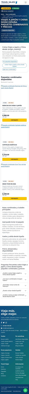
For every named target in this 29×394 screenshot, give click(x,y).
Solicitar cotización (8, 11)
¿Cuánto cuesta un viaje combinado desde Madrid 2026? (13, 295)
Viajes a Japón (5, 359)
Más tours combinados (9, 69)
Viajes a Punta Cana (6, 357)
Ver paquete (14, 120)
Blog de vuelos (19, 346)
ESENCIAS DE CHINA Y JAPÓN (12, 105)
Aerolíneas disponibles (21, 339)
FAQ (16, 379)
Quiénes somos (19, 371)
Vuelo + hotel (4, 343)
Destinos (3, 369)
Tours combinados (11, 14)
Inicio (2, 14)
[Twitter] (4, 323)
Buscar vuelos (5, 339)
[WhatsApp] (6, 323)
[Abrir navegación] (25, 2)
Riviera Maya (18, 359)
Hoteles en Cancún (20, 355)
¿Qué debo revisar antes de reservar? (11, 285)
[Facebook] (1, 323)
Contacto (3, 375)
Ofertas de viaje (5, 346)
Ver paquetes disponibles (10, 61)
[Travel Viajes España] (9, 2)
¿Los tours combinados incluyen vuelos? (12, 279)
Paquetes (3, 371)
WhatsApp (16, 8)
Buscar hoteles (19, 353)
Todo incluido (19, 357)
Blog (2, 373)
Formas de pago (19, 373)
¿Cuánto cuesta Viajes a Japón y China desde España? (12, 273)
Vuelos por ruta (19, 341)
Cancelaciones (19, 377)
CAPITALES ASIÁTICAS (9, 145)
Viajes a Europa (5, 353)
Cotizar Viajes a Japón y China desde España (14, 65)
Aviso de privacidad (20, 375)
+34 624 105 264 (6, 8)
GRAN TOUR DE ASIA (9, 184)
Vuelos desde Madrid (7, 341)
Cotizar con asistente (19, 367)
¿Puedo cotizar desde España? (12, 290)
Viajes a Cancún (5, 355)
